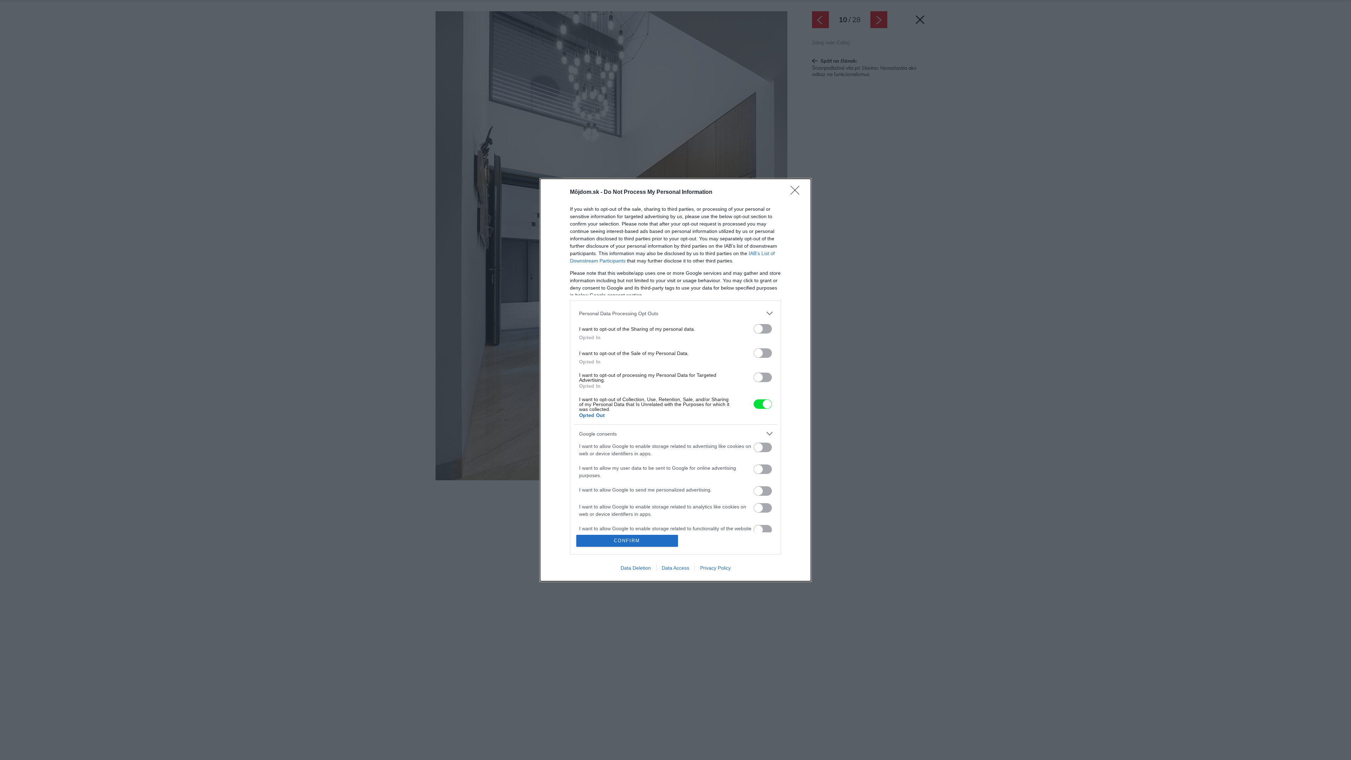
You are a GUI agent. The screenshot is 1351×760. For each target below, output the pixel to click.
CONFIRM (627, 540)
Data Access (675, 568)
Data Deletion (636, 568)
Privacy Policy (715, 568)
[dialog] (675, 380)
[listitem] (675, 313)
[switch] (763, 329)
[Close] (797, 192)
